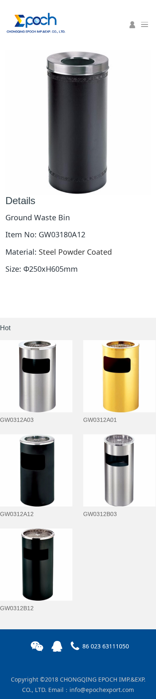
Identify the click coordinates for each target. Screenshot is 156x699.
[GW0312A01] (119, 376)
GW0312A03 (17, 419)
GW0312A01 (100, 419)
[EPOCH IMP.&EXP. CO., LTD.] (35, 22)
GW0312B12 (17, 608)
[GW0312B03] (119, 470)
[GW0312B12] (36, 565)
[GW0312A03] (36, 376)
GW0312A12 (17, 514)
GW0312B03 (100, 514)
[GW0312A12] (36, 470)
